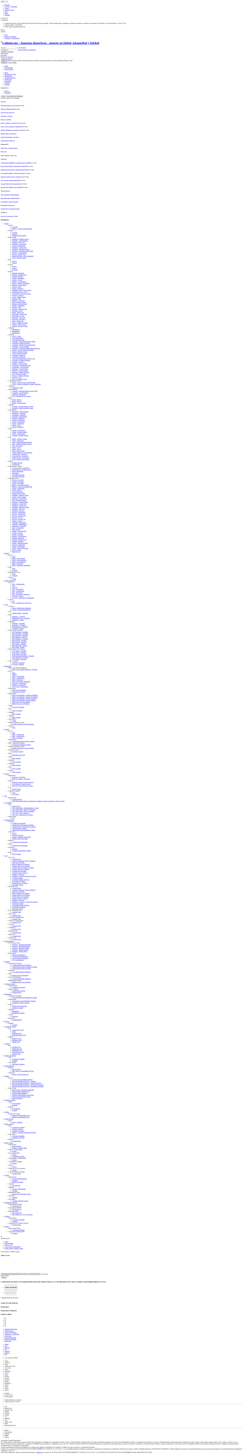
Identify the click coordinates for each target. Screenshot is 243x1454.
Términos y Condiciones (12, 38)
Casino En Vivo (9, 10)
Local (6, 1241)
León (6, 1375)
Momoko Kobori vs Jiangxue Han (8, 133)
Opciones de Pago (10, 78)
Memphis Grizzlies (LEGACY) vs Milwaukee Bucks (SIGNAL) (15, 169)
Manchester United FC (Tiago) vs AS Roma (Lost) (12, 176)
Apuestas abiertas (6, 59)
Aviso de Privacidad (11, 1332)
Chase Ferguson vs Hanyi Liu (7, 112)
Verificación (8, 79)
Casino (7, 8)
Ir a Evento (44, 1274)
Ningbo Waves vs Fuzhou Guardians (9, 148)
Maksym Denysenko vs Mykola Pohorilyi (10, 198)
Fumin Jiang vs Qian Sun (6, 116)
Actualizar (4, 62)
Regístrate (10, 52)
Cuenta (3, 60)
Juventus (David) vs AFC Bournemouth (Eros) (11, 183)
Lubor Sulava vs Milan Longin (14, 1248)
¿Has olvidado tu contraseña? (27, 50)
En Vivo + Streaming (11, 6)
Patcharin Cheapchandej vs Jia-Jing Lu (10, 137)
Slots (6, 12)
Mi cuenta (4, 55)
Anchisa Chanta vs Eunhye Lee (8, 140)
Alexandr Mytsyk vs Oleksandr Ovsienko (10, 208)
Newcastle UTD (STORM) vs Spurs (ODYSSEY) (12, 187)
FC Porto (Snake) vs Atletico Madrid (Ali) (10, 180)
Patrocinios (8, 81)
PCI (6, 1349)
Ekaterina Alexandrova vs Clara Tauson (10, 105)
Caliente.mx (39, 1452)
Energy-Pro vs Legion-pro (7, 216)
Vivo (7, 91)
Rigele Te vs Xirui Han (6, 119)
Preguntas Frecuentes (11, 1329)
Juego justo (8, 1336)
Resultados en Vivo (10, 74)
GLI (6, 1346)
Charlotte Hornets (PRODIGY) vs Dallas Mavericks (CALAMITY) (16, 162)
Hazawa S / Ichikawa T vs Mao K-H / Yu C (11, 123)
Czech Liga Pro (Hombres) (13, 1247)
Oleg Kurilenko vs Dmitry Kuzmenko (9, 201)
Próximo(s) (8, 93)
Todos (3, 96)
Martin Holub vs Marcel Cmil (7, 205)
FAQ (6, 35)
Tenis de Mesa (9, 1243)
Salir (14, 62)
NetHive (7, 1353)
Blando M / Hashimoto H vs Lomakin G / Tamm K (12, 130)
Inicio (6, 72)
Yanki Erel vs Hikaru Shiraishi (8, 109)
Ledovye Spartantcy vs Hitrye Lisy (9, 155)
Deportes (7, 5)
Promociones (8, 76)
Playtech (7, 1348)
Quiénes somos (9, 1331)
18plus (7, 1344)
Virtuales (7, 15)
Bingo (6, 13)
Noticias (7, 84)
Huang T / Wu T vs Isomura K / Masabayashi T (12, 126)
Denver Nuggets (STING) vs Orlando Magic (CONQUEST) (14, 166)
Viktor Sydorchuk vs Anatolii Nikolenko (10, 194)
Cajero (10, 62)
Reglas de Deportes (10, 36)
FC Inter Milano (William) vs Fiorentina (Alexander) (13, 173)
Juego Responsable (10, 1337)
